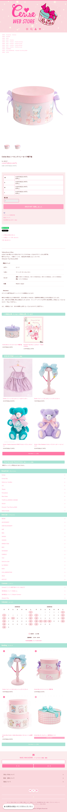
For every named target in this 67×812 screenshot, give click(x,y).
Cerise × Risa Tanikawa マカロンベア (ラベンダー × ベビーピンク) (48, 445)
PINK (8, 52)
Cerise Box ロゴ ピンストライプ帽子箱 (43, 689)
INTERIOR (9, 48)
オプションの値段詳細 (9, 215)
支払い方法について (15, 802)
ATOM (44, 804)
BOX (8, 38)
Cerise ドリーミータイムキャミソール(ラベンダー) (15, 398)
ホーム (8, 802)
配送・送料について (25, 802)
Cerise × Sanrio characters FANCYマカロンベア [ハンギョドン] (17, 445)
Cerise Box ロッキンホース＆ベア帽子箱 (12, 344)
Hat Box (14, 34)
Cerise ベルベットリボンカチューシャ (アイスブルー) (47, 398)
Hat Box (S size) (19, 43)
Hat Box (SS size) (19, 41)
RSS (41, 804)
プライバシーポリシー (54, 802)
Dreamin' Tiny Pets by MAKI (21, 50)
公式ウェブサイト (35, 804)
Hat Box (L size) (19, 47)
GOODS (8, 36)
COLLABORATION (10, 50)
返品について (6, 217)
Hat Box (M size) (19, 45)
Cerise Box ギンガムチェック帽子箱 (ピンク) (45, 735)
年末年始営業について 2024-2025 (34, 640)
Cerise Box (9, 34)
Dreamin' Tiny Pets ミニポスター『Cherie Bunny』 (33, 345)
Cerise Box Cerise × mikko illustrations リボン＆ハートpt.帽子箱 (17, 736)
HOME (3, 34)
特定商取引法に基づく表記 (10, 220)
